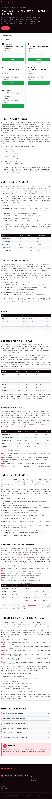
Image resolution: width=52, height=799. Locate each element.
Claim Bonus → (38, 59)
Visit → (38, 83)
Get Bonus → (13, 83)
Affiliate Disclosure (34, 778)
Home (49, 1)
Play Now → (13, 59)
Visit (47, 318)
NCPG (26, 775)
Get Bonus (5, 28)
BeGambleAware (18, 775)
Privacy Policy (34, 775)
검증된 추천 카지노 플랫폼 (21, 554)
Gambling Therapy (9, 775)
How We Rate (33, 780)
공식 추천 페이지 (32, 605)
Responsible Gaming (35, 782)
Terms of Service (34, 776)
